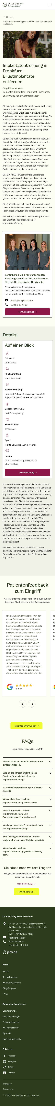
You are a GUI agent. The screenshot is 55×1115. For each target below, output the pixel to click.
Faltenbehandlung (11, 1022)
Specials (7, 1033)
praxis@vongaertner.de (22, 300)
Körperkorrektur (11, 1027)
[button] (49, 5)
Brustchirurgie (9, 1011)
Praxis (6, 971)
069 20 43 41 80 (19, 305)
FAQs (5, 994)
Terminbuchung (10, 977)
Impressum (7, 1084)
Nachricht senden (16, 938)
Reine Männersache (12, 1039)
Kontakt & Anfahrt (12, 982)
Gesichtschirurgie (11, 1016)
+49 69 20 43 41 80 (18, 945)
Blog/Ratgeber (10, 988)
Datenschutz (8, 1089)
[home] (13, 5)
